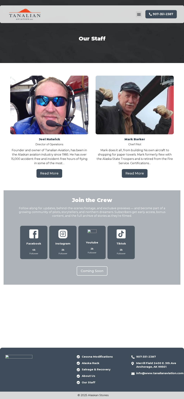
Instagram (62, 243)
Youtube (92, 242)
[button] (139, 14)
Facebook (33, 243)
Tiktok (121, 243)
